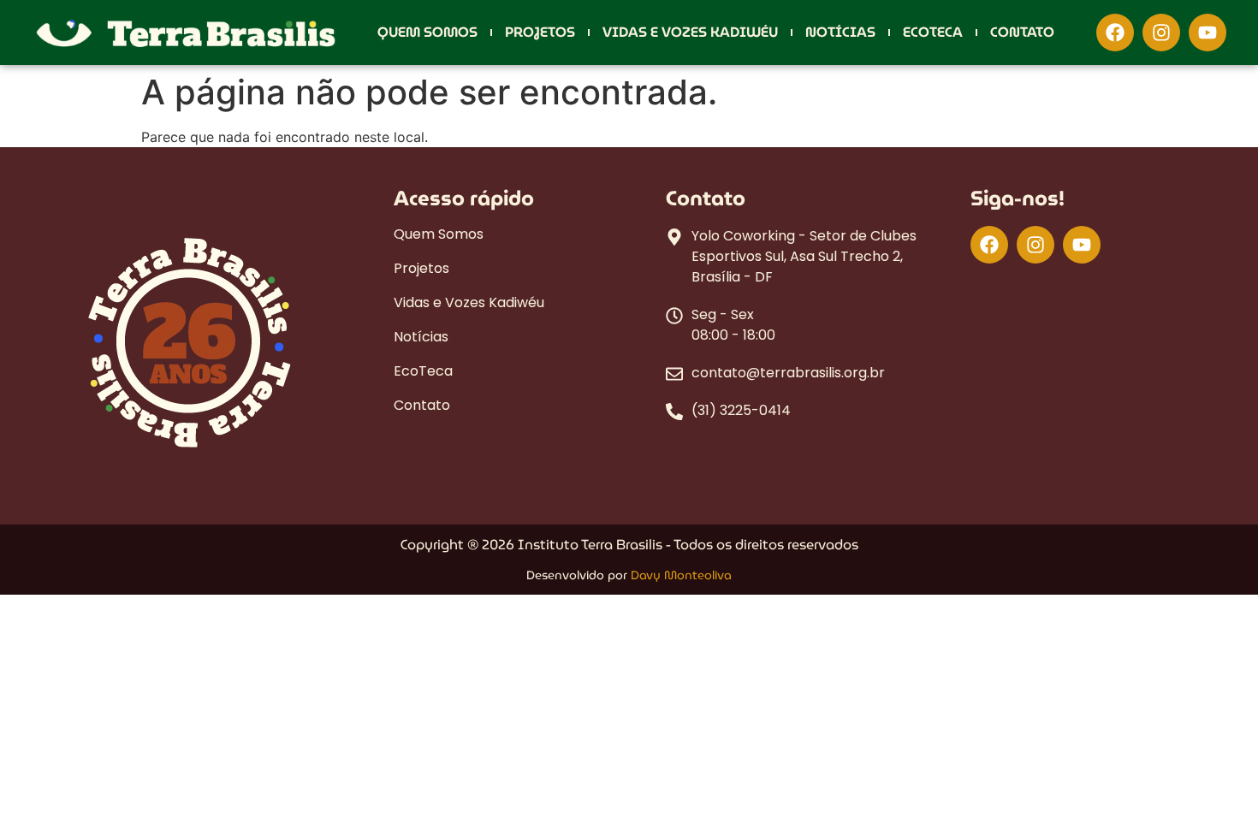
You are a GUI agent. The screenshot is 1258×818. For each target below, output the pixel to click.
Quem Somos (427, 32)
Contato (1022, 32)
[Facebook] (1115, 32)
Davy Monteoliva (681, 575)
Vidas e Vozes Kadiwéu (690, 32)
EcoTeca (933, 32)
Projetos (540, 32)
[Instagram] (1161, 32)
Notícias (840, 32)
